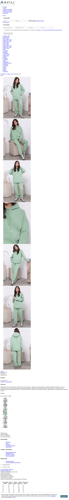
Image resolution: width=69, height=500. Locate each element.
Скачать (2, 371)
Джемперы (5, 53)
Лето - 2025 (5, 43)
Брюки (4, 70)
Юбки (4, 67)
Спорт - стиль (6, 54)
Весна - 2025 (6, 44)
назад (2, 75)
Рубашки (5, 58)
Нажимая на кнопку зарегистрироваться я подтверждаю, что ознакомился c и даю (33, 30)
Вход (4, 15)
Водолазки (5, 65)
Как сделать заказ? (7, 11)
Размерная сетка (9, 453)
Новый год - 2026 (7, 41)
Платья (4, 56)
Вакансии (8, 442)
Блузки (4, 66)
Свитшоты (5, 64)
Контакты (5, 13)
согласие (15, 495)
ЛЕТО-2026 (6, 37)
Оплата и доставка (7, 10)
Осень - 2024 (6, 48)
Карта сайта (8, 447)
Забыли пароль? (40, 20)
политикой (38, 30)
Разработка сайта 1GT (6, 470)
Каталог (5, 7)
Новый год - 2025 (7, 47)
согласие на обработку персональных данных (53, 30)
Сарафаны (5, 59)
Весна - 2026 (6, 38)
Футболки (5, 71)
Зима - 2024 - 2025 (7, 45)
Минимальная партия (11, 452)
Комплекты (5, 61)
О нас (4, 8)
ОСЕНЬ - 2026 (6, 36)
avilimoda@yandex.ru (8, 469)
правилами (53, 495)
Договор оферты (10, 461)
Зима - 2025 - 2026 (7, 39)
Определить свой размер (6, 381)
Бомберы (5, 52)
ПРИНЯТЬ (64, 496)
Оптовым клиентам (7, 9)
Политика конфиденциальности (13, 462)
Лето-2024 (5, 50)
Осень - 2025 (6, 42)
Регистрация (6, 22)
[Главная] (1, 73)
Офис (4, 49)
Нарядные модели (7, 63)
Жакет (4, 69)
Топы (4, 60)
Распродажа (6, 55)
